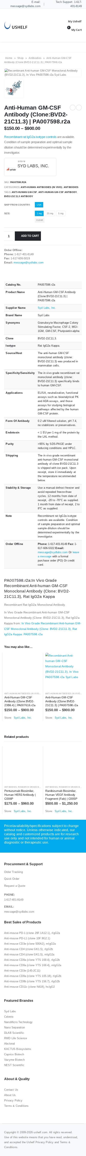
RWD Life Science (15, 1038)
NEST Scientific (14, 1065)
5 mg (60, 213)
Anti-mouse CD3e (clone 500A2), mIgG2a (30, 943)
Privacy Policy (13, 1100)
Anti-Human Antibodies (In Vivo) (41, 187)
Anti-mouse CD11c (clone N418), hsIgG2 (29, 986)
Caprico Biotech (14, 1054)
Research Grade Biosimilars (34, 787)
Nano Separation (14, 1027)
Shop (20, 58)
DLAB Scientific (14, 1032)
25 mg (50, 213)
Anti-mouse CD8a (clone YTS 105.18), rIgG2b (32, 976)
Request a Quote (14, 885)
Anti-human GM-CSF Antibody (57, 192)
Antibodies (35, 58)
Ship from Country (16, 204)
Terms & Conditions (16, 1105)
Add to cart (30, 235)
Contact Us (11, 1089)
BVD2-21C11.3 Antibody (18, 196)
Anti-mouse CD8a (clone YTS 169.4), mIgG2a (32, 965)
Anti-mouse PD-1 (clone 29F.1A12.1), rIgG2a (32, 933)
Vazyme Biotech (14, 1059)
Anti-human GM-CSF (24, 192)
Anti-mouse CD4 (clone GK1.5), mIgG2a (29, 954)
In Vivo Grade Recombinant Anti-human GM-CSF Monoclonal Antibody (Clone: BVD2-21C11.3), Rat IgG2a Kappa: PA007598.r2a (42, 629)
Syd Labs (10, 1011)
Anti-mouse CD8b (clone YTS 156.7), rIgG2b (32, 981)
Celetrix (9, 1016)
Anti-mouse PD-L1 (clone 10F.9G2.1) (27, 938)
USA (39, 204)
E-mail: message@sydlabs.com (25, 4)
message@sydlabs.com (29, 262)
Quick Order (11, 878)
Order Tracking (13, 872)
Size (6, 213)
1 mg (39, 213)
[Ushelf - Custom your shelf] (15, 25)
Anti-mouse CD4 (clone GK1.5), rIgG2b (28, 949)
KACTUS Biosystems (17, 1049)
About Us (10, 1095)
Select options (34, 659)
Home (8, 58)
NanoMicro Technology (18, 1022)
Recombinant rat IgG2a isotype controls (30, 137)
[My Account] (71, 21)
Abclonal (9, 1043)
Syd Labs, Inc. (33, 166)
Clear (39, 220)
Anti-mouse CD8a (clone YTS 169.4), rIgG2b (32, 959)
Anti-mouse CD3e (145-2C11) (22, 970)
